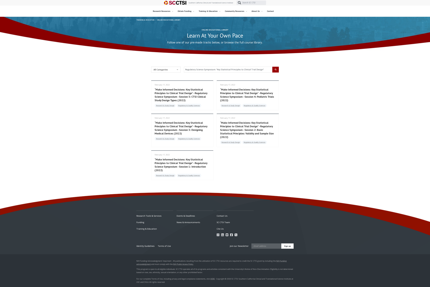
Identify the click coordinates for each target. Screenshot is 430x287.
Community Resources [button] (235, 11)
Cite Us (220, 228)
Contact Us (222, 215)
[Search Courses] (275, 70)
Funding (140, 222)
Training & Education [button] (208, 11)
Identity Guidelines (145, 246)
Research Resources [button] (162, 11)
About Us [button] (256, 11)
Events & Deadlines (186, 215)
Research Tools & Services (148, 215)
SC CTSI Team (223, 222)
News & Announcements (188, 222)
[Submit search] (239, 3)
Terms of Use (164, 246)
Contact (270, 11)
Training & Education (146, 228)
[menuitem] (164, 11)
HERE (212, 279)
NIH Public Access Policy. (183, 264)
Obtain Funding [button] (185, 11)
